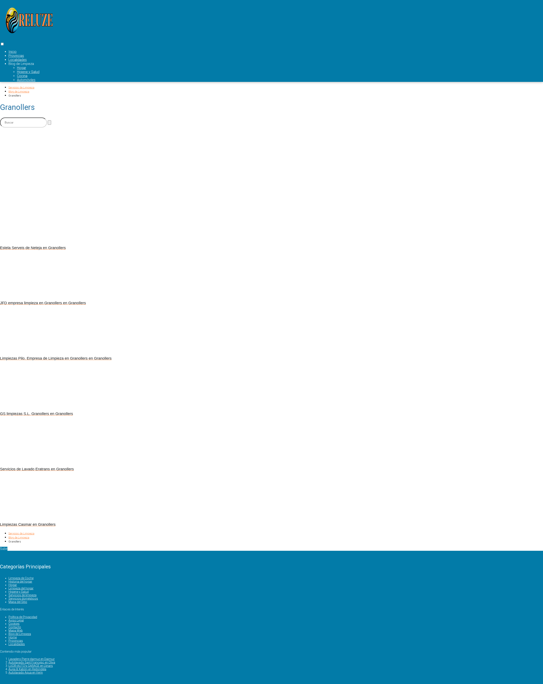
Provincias (16, 56)
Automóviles (26, 80)
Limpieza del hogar (21, 588)
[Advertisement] (104, 160)
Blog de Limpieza (19, 634)
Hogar (21, 68)
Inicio (12, 52)
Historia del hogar (20, 581)
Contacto (14, 627)
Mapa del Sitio (17, 602)
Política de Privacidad (22, 617)
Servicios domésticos (23, 598)
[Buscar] (49, 122)
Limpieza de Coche (21, 578)
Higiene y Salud (28, 72)
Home (12, 637)
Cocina (22, 76)
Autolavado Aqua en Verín (25, 672)
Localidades (17, 60)
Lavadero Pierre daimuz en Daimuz (31, 659)
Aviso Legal (16, 620)
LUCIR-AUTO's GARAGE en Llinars (30, 665)
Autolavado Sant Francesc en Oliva (31, 662)
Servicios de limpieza (22, 595)
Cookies (14, 623)
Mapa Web (15, 630)
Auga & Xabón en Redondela (27, 669)
